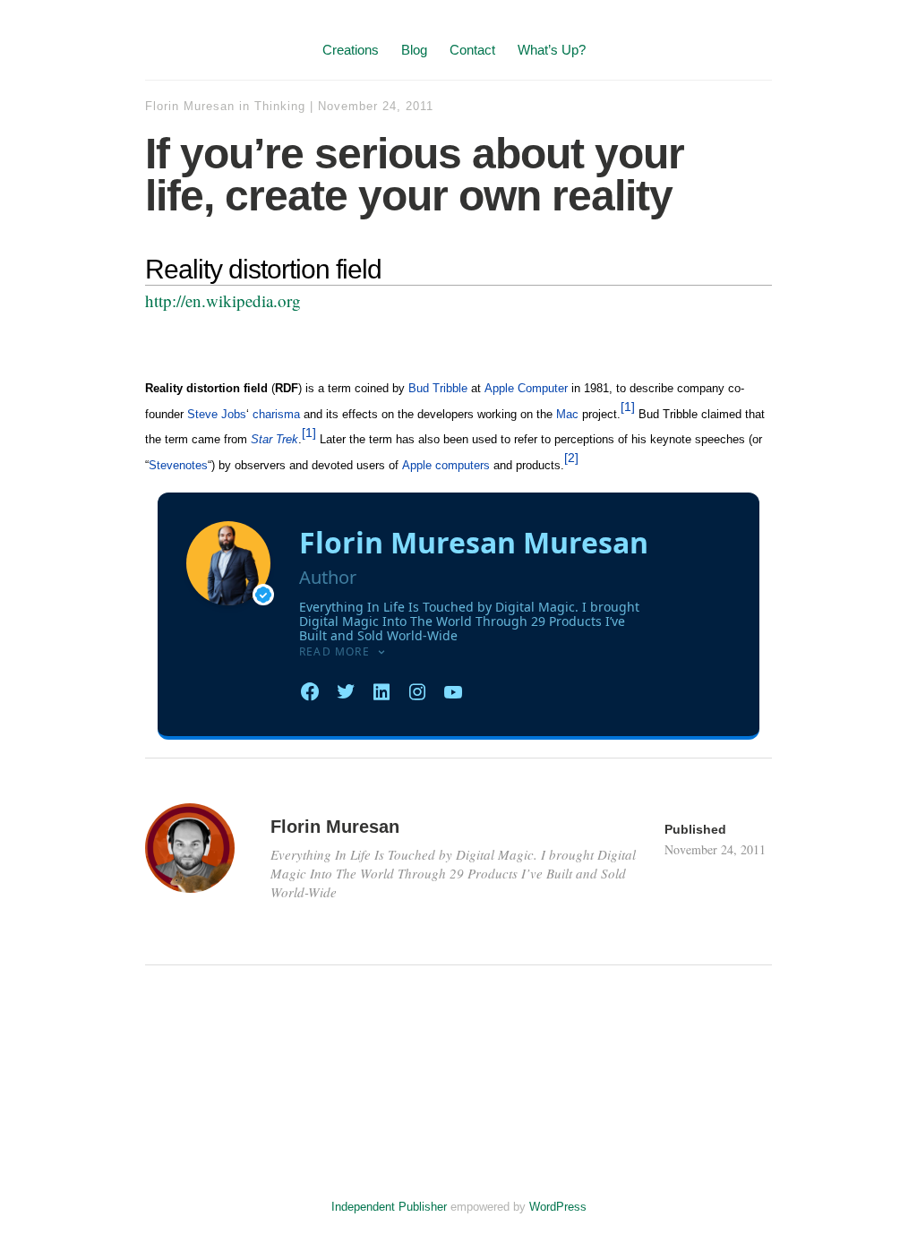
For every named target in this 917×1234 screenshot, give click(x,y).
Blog (414, 49)
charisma (276, 414)
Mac (567, 414)
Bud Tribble (437, 388)
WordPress (558, 1206)
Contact (472, 49)
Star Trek (274, 439)
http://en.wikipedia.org (223, 300)
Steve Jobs (216, 414)
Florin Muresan (190, 106)
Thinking (279, 106)
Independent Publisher (389, 1206)
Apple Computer (526, 388)
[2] (571, 457)
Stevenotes (178, 465)
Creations (350, 49)
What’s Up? (552, 49)
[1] (628, 406)
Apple (417, 465)
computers (462, 465)
